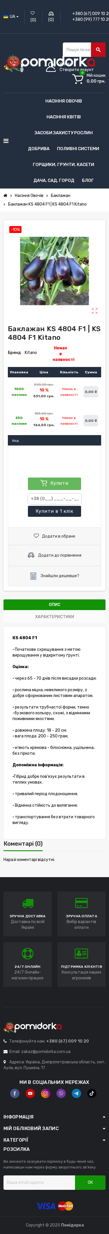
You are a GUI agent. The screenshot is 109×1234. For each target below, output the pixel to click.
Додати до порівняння (59, 555)
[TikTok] (92, 1093)
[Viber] (61, 1093)
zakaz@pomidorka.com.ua (46, 1051)
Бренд (14, 352)
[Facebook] (14, 1093)
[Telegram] (76, 1093)
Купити (54, 511)
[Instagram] (45, 1093)
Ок (90, 1182)
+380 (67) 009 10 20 (67, 1041)
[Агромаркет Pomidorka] (49, 63)
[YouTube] (30, 1093)
